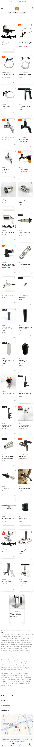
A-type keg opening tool (8, 519)
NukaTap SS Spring (24, 264)
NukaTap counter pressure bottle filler (25, 425)
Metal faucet (22, 456)
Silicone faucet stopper (23, 519)
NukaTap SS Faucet (8, 138)
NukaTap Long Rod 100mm (24, 233)
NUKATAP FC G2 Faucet (7, 170)
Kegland (4, 41)
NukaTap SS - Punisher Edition (23, 138)
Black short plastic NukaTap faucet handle (24, 361)
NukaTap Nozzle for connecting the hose (8, 457)
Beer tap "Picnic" (7, 43)
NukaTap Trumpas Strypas (24, 201)
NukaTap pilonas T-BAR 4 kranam (24, 582)
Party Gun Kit (6, 106)
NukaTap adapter (7, 201)
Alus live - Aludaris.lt (23, 41)
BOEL (20, 391)
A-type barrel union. (8, 550)
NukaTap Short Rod (8, 232)
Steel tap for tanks (24, 488)
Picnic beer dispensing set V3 (25, 75)
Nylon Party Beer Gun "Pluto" (25, 106)
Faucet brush (6, 488)
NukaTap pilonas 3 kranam (24, 550)
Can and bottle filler (8, 393)
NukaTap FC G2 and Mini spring (24, 296)
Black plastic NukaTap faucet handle (25, 328)
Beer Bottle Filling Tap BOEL (25, 394)
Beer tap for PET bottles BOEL (7, 425)
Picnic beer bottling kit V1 (25, 43)
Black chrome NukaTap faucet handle (7, 328)
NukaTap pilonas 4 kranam (7, 582)
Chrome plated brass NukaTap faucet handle (8, 361)
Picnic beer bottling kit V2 (8, 75)
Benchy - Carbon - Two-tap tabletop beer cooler (15, 614)
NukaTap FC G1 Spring (8, 295)
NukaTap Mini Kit (24, 169)
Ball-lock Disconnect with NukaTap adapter (8, 264)
